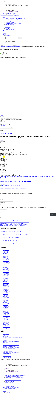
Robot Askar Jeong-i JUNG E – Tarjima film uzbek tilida (12, 225)
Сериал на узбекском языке (9, 32)
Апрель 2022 (6, 303)
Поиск (1, 212)
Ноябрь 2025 (6, 259)
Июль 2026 (5, 251)
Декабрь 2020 (6, 312)
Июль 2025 (5, 264)
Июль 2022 (5, 300)
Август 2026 (6, 250)
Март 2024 (5, 284)
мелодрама (5, 342)
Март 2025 (5, 269)
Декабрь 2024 (6, 273)
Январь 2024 (6, 286)
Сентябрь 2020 (6, 316)
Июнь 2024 (5, 280)
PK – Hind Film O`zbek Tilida (12, 240)
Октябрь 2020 (6, 314)
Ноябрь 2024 (6, 274)
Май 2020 (5, 320)
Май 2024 (5, 281)
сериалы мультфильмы (8, 349)
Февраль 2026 (6, 257)
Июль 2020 (5, 318)
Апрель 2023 (6, 297)
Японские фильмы (7, 357)
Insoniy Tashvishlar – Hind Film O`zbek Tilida (13, 188)
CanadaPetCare (3, 231)
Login (6, 11)
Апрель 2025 (6, 268)
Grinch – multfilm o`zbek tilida (14, 231)
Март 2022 (5, 305)
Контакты (5, 33)
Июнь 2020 (5, 319)
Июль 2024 (5, 279)
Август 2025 (6, 263)
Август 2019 (6, 328)
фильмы (4, 17)
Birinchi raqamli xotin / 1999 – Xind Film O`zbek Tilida (15, 181)
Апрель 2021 (6, 309)
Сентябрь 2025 (6, 262)
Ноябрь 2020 (6, 313)
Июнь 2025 (5, 265)
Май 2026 (5, 253)
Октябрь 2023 (6, 290)
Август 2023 (6, 292)
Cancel (1, 115)
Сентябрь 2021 (6, 308)
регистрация (8, 35)
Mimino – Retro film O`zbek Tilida (12, 237)
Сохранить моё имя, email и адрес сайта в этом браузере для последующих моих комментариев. (24, 207)
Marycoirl (2, 243)
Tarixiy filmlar (6, 334)
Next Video (2, 184)
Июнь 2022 (5, 301)
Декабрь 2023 (6, 287)
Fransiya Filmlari (19, 176)
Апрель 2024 (6, 283)
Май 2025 (5, 267)
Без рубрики (5, 336)
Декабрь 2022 (6, 298)
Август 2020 (6, 317)
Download (2, 125)
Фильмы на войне (9, 24)
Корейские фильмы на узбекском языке (12, 341)
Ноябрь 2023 (6, 289)
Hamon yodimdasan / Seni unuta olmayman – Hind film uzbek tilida (14, 222)
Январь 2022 (6, 306)
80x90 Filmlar (5, 176)
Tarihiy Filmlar (45, 176)
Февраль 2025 (6, 270)
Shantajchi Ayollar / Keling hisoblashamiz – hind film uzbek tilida (14, 224)
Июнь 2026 (5, 252)
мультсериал (5, 343)
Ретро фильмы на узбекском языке (13, 23)
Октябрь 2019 (6, 325)
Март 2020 (5, 323)
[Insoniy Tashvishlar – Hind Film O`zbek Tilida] (10, 185)
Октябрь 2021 (6, 307)
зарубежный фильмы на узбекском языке (15, 18)
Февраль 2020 (6, 324)
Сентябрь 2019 (6, 327)
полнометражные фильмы (9, 346)
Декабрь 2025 (6, 258)
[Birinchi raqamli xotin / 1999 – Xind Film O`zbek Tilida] (12, 179)
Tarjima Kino (51, 176)
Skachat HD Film (38, 176)
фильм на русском (9, 25)
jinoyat (24, 176)
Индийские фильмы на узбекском (13, 19)
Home (1, 46)
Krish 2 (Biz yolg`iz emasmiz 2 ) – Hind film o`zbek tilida (15, 234)
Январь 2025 (6, 272)
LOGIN (4, 34)
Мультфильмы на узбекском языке (11, 30)
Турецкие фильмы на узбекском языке (14, 21)
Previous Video (3, 177)
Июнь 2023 (5, 295)
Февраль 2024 (6, 285)
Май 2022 (5, 302)
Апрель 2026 (6, 254)
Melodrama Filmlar (30, 176)
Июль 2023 (5, 294)
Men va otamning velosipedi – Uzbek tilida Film (10, 220)
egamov (1, 140)
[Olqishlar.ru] (9, 13)
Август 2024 (6, 278)
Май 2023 (5, 296)
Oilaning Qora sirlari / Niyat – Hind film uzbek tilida (11, 223)
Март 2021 (5, 311)
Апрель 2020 (6, 322)
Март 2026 (5, 256)
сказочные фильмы (9, 22)
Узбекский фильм (9, 29)
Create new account (13, 11)
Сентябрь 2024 (6, 276)
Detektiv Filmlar (11, 176)
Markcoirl (2, 240)
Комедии (7, 27)
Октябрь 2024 (6, 275)
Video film (7, 28)
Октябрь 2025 (6, 261)
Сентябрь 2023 (6, 291)
